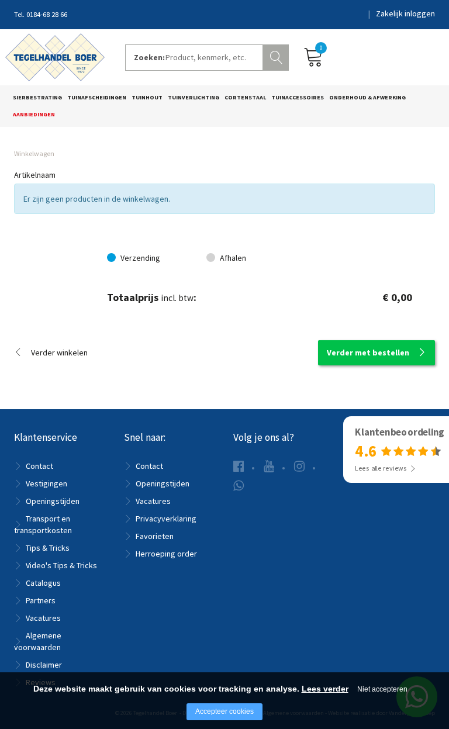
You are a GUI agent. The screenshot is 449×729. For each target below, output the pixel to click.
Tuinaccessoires (297, 97)
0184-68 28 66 (46, 14)
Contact (39, 466)
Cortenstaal (245, 97)
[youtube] (269, 466)
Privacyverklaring (166, 518)
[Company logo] (55, 56)
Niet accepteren (382, 689)
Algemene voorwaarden (37, 641)
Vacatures (43, 618)
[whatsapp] (238, 485)
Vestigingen (46, 483)
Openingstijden (53, 501)
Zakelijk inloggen (405, 13)
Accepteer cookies (224, 711)
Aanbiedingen (34, 114)
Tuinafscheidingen (96, 97)
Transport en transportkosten (43, 524)
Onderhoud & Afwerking (367, 97)
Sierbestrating (37, 97)
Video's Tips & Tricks (61, 565)
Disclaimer (44, 664)
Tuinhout (147, 97)
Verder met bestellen (368, 352)
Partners (41, 600)
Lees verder (325, 688)
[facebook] (238, 466)
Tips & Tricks (48, 548)
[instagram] (299, 466)
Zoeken (277, 56)
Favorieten (155, 536)
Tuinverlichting (193, 97)
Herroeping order (166, 553)
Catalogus (43, 583)
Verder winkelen (59, 352)
